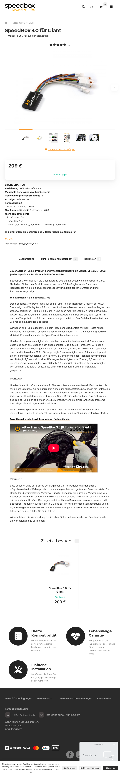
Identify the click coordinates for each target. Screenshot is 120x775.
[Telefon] (7, 715)
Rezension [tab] (92, 258)
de (93, 7)
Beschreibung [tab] (26, 258)
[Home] (20, 7)
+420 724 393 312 (23, 714)
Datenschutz (44, 698)
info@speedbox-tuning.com (63, 714)
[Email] (41, 715)
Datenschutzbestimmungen (76, 698)
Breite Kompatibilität (43, 633)
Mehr (8, 239)
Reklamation (104, 698)
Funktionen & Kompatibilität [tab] (58, 258)
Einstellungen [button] (69, 768)
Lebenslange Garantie (100, 633)
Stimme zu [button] (110, 768)
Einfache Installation (41, 667)
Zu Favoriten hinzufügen (61, 149)
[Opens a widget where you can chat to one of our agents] (98, 757)
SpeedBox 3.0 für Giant (60, 590)
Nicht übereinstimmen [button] (89, 768)
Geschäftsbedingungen (18, 698)
